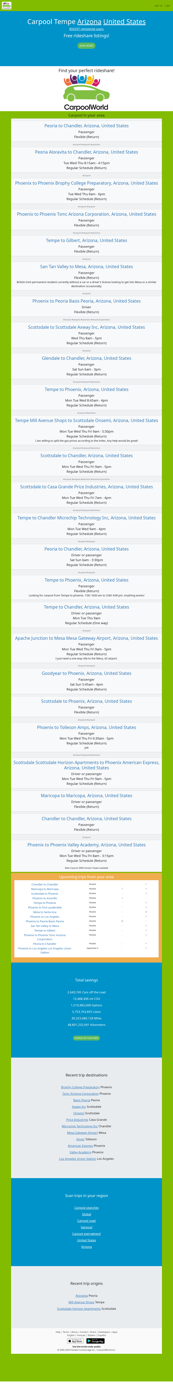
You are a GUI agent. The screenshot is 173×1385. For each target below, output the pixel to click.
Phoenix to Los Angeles (44, 916)
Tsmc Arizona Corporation (80, 1093)
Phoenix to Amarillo (44, 898)
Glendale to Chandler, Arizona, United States (86, 358)
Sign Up (158, 5)
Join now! (86, 45)
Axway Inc (79, 1107)
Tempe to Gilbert (44, 930)
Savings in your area (86, 1038)
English (71, 1335)
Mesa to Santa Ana (44, 912)
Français (81, 1335)
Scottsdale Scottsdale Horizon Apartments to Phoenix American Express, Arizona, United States (86, 764)
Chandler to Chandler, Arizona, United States (87, 818)
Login (167, 5)
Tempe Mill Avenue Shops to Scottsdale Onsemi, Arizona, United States (86, 420)
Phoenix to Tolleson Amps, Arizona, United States (86, 727)
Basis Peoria (81, 1100)
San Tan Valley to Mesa (45, 926)
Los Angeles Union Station (77, 1159)
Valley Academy (80, 1152)
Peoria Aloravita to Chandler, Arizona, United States (86, 152)
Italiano (91, 1335)
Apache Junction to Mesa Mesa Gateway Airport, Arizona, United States (86, 638)
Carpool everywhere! (86, 1234)
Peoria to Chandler (44, 944)
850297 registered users (86, 29)
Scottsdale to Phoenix (44, 893)
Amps (80, 1139)
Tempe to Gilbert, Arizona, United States (86, 240)
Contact (84, 1332)
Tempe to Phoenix (45, 903)
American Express (80, 1146)
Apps (114, 1332)
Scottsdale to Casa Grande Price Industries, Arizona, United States (86, 487)
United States (124, 21)
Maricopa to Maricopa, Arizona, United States (86, 795)
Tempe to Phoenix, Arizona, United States (86, 389)
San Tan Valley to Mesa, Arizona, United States (86, 266)
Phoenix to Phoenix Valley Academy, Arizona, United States (86, 845)
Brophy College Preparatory (80, 1087)
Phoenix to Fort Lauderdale (45, 907)
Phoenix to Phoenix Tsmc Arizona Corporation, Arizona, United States (86, 214)
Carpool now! (86, 1221)
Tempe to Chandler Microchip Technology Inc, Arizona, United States (86, 518)
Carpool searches (86, 1208)
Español (102, 1335)
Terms (66, 1332)
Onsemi (78, 1113)
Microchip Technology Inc (80, 1126)
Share (93, 1332)
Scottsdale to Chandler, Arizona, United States (86, 455)
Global (86, 1214)
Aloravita (82, 1295)
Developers (104, 1332)
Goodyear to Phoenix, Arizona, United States (86, 673)
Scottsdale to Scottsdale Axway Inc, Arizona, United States (86, 327)
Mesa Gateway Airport (82, 1133)
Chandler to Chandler (44, 884)
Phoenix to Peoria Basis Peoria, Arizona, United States (86, 301)
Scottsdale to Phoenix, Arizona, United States (86, 701)
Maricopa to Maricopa (45, 889)
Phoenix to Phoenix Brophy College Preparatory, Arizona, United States (86, 183)
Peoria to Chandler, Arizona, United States (86, 126)
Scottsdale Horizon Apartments (79, 1309)
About (74, 1332)
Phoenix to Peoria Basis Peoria (45, 921)
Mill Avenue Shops (81, 1302)
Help (58, 1332)
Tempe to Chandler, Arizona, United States (86, 607)
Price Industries (77, 1120)
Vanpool (86, 1227)
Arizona (89, 21)
